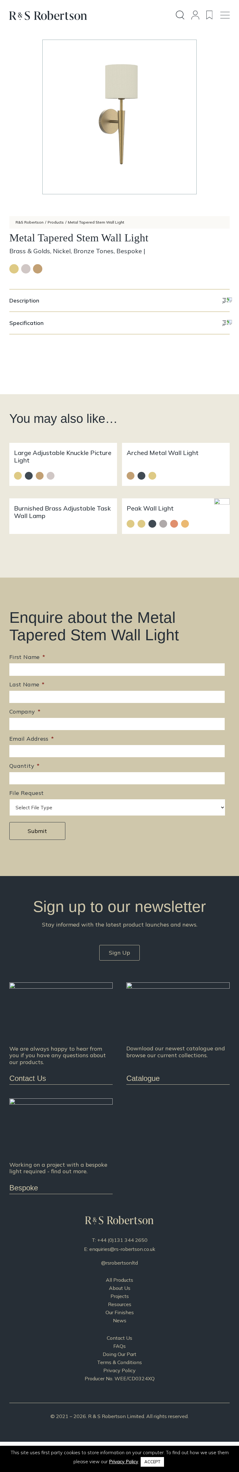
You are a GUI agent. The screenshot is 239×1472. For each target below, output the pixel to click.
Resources (119, 1304)
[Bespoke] (61, 1146)
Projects (119, 1296)
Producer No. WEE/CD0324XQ (120, 1378)
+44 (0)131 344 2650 (122, 1240)
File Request (26, 793)
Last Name (27, 684)
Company (24, 711)
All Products (119, 1280)
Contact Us (119, 1338)
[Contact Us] (61, 1033)
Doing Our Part (119, 1354)
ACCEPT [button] (152, 1461)
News (119, 1320)
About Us (119, 1288)
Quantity (24, 765)
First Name (27, 657)
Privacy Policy (119, 1370)
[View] (178, 1033)
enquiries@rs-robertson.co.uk (122, 1249)
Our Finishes (119, 1312)
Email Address (31, 738)
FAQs (119, 1346)
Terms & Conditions (119, 1362)
